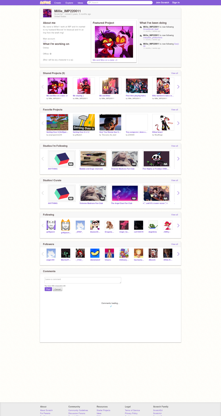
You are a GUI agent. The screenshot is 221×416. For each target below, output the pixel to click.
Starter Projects (103, 410)
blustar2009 (95, 232)
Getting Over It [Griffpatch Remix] (57, 132)
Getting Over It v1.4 (81, 132)
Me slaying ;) (78, 95)
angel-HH (50, 260)
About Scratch (46, 410)
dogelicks (153, 232)
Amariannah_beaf (150, 29)
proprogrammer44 (55, 134)
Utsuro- (108, 260)
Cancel (58, 289)
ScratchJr (157, 413)
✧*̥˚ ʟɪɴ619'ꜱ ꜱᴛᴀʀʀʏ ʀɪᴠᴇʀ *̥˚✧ (155, 203)
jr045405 (131, 134)
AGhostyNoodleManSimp (124, 260)
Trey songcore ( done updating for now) (137, 132)
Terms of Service (132, 410)
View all (174, 73)
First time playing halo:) (136, 95)
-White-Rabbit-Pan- (168, 260)
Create (57, 2)
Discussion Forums (76, 413)
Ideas (80, 2)
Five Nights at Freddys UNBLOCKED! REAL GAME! (156, 169)
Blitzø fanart (157, 132)
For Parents (45, 413)
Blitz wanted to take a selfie (163, 95)
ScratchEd (157, 410)
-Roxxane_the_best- (109, 134)
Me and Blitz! (104, 95)
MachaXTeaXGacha (66, 260)
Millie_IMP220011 (55, 98)
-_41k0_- (79, 260)
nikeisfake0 (95, 260)
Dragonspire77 (110, 232)
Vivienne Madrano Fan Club (122, 169)
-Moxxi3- (152, 260)
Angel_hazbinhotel (124, 232)
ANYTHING (52, 169)
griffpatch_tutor (66, 232)
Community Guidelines (78, 410)
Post (48, 289)
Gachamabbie (139, 260)
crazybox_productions (152, 37)
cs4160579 (138, 232)
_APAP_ (79, 232)
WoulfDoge (159, 134)
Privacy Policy (131, 413)
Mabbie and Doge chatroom (91, 169)
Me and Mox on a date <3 (105, 59)
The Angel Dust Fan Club (121, 203)
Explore (69, 2)
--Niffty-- (166, 232)
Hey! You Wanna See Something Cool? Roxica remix (110, 132)
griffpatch (78, 134)
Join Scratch (162, 2)
